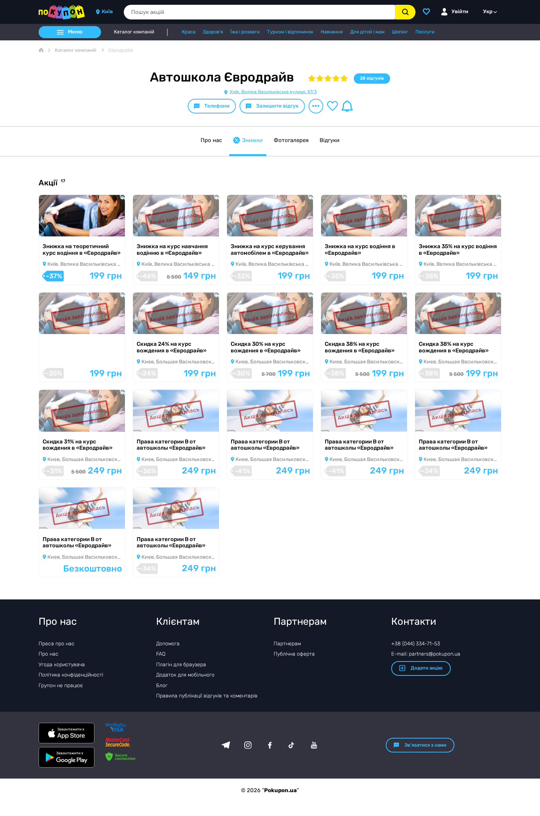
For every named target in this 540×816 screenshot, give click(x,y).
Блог (162, 685)
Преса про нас (57, 644)
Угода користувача (62, 664)
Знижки (252, 140)
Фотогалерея (291, 140)
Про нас (211, 140)
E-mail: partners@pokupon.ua (425, 654)
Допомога (168, 644)
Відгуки (329, 140)
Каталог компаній (134, 32)
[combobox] (259, 12)
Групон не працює (61, 685)
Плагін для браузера (181, 664)
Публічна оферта (294, 654)
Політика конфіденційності (71, 675)
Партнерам (287, 644)
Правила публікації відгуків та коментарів (207, 696)
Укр (488, 11)
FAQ (160, 654)
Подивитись (64, 227)
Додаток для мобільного (185, 675)
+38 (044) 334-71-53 (415, 644)
